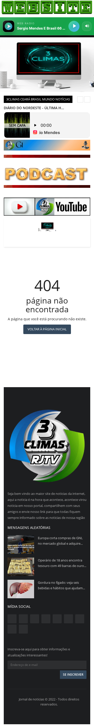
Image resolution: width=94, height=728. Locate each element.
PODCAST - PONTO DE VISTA (28, 107)
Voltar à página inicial (47, 329)
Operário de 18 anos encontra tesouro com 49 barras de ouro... (62, 563)
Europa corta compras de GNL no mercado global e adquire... (60, 541)
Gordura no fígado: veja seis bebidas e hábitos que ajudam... (61, 585)
